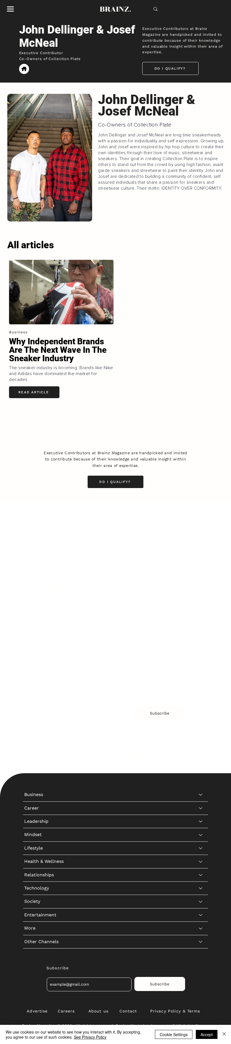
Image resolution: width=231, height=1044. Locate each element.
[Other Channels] (201, 670)
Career (31, 537)
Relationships (39, 604)
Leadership (36, 550)
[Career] (201, 537)
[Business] (201, 523)
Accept (207, 1034)
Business (33, 523)
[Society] (201, 630)
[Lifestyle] (201, 577)
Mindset (33, 563)
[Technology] (201, 617)
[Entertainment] (201, 644)
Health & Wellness (44, 590)
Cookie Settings (174, 1034)
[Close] (224, 1034)
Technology (36, 617)
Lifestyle (33, 577)
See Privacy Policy (90, 1037)
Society (32, 630)
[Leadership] (201, 550)
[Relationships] (201, 604)
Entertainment (40, 644)
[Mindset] (201, 563)
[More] (201, 657)
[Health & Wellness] (201, 590)
